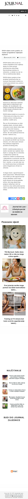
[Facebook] (12, 199)
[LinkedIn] (20, 199)
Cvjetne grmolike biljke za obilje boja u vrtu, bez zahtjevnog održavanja (17, 405)
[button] (23, 11)
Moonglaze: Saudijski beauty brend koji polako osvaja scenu (17, 398)
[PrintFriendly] (23, 199)
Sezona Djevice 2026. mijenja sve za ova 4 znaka (17, 383)
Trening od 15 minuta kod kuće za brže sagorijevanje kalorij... (14, 321)
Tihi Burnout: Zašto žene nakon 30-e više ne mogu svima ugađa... (14, 254)
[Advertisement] (14, 31)
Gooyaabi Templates (18, 497)
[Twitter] (14, 199)
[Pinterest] (17, 199)
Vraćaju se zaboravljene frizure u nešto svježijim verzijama (17, 390)
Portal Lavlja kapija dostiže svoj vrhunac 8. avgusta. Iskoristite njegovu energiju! (17, 377)
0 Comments (22, 57)
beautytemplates (18, 496)
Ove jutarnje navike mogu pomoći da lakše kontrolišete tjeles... (14, 287)
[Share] (9, 199)
